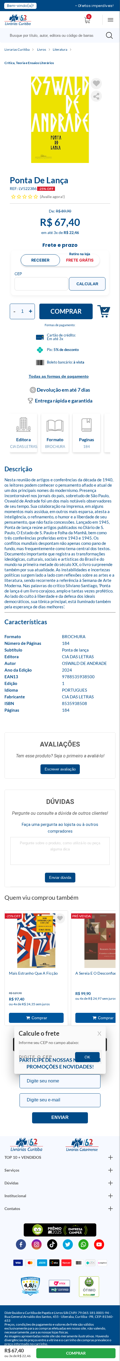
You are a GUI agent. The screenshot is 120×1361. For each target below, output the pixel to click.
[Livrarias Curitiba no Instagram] (37, 1244)
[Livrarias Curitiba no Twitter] (68, 1244)
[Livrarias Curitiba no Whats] (83, 1244)
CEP (18, 274)
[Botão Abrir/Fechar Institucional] (110, 1157)
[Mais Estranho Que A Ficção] (36, 941)
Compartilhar (96, 96)
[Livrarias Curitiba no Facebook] (21, 1244)
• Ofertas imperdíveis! (94, 6)
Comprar (66, 311)
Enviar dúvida (60, 877)
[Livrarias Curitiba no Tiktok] (52, 1244)
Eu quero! (60, 1117)
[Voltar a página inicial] (17, 19)
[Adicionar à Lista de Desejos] (96, 83)
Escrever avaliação (60, 769)
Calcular (87, 284)
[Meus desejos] (60, 918)
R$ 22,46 (71, 232)
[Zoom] (60, 120)
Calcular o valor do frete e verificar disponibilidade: (60, 1050)
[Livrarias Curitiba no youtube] (99, 1244)
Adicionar (101, 311)
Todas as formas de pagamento (59, 376)
